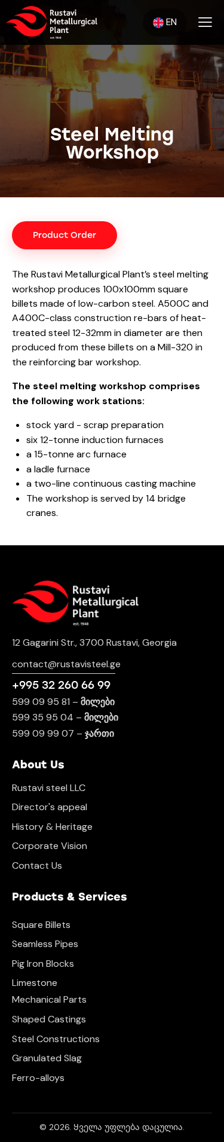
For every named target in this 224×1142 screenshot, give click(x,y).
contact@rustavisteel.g (63, 664)
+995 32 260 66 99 (61, 685)
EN (170, 22)
